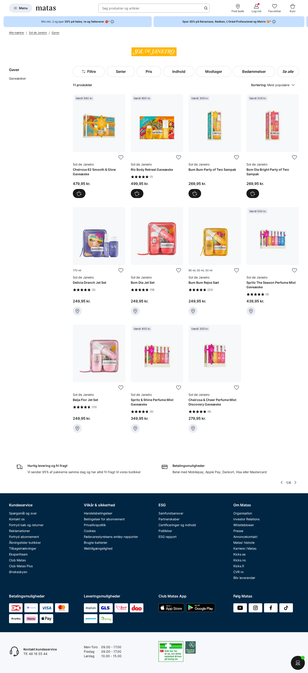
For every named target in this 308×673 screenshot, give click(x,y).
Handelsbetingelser (98, 513)
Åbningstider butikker (25, 542)
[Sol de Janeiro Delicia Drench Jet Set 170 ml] (99, 261)
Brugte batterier (95, 542)
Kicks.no (239, 560)
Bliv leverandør (244, 578)
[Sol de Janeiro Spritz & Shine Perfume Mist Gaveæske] (157, 379)
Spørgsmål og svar (23, 513)
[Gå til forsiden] (46, 8)
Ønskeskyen (18, 572)
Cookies (90, 531)
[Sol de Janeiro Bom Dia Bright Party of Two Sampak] (272, 146)
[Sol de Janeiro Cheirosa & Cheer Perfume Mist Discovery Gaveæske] (214, 379)
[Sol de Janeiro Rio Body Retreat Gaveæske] (157, 146)
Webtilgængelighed (98, 548)
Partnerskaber (169, 519)
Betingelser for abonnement (104, 519)
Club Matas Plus (21, 566)
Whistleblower (243, 525)
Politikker (165, 531)
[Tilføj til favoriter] (120, 157)
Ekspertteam (18, 554)
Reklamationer (19, 531)
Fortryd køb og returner (26, 525)
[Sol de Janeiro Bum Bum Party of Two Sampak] (214, 146)
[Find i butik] (77, 311)
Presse (238, 531)
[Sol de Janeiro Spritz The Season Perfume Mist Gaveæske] (272, 261)
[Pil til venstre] (281, 482)
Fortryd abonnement (24, 537)
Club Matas (17, 560)
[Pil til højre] (304, 21)
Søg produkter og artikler (120, 8)
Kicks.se (239, 554)
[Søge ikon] (205, 8)
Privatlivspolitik (95, 525)
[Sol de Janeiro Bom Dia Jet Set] (157, 261)
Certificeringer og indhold (177, 525)
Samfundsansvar (171, 513)
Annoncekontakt (245, 537)
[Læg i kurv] (79, 193)
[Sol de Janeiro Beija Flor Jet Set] (99, 379)
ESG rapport (168, 537)
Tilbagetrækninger (22, 548)
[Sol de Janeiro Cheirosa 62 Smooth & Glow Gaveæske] (99, 146)
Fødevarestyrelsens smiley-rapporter (111, 537)
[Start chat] (298, 663)
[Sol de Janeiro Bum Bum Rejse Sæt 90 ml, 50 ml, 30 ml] (214, 261)
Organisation (242, 513)
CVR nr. (238, 572)
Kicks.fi (238, 566)
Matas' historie (244, 542)
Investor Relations (246, 519)
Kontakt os (17, 519)
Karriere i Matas (244, 548)
